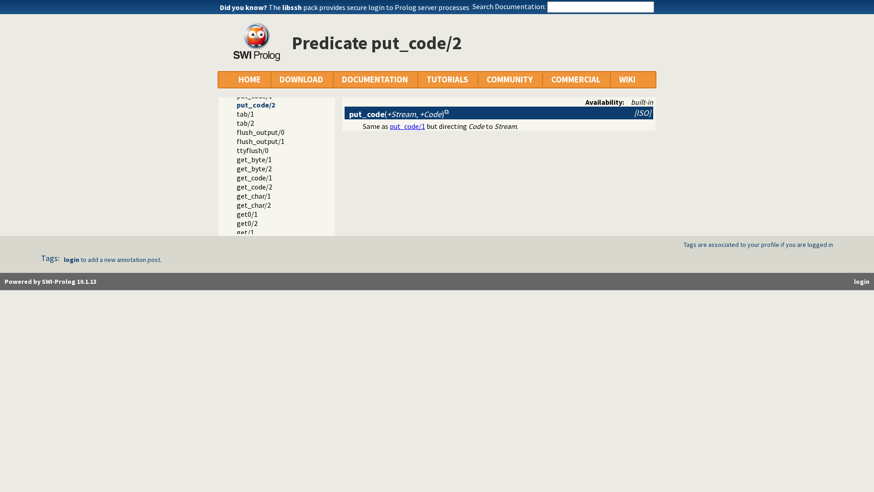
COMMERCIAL (575, 79)
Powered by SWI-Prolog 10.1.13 (51, 281)
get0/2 (247, 223)
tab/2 (245, 123)
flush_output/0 (261, 132)
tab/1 (245, 113)
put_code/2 (256, 104)
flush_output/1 (261, 141)
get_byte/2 (254, 168)
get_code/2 (254, 186)
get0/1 (247, 214)
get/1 (245, 232)
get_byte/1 (254, 159)
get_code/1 (254, 177)
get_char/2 (254, 205)
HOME (250, 79)
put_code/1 (407, 126)
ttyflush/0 (253, 150)
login (71, 260)
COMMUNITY (510, 79)
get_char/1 (254, 195)
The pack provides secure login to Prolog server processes (369, 7)
